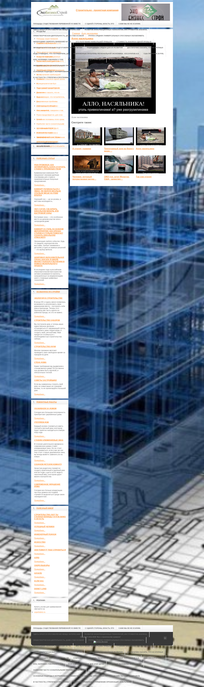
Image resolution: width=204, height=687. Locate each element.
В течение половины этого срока (50, 119)
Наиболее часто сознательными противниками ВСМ (50, 124)
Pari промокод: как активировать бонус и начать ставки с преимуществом (49, 167)
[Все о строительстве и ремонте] (52, 11)
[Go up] (165, 639)
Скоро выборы (42, 565)
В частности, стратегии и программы (47, 133)
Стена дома (40, 362)
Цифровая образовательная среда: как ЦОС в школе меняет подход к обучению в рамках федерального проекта (49, 261)
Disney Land (40, 589)
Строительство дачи (45, 347)
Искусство (39, 542)
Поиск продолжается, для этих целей (49, 115)
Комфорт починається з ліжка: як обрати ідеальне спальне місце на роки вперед (47, 192)
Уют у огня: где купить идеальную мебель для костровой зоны (46, 211)
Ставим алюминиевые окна (48, 440)
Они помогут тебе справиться (50, 550)
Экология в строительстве (48, 298)
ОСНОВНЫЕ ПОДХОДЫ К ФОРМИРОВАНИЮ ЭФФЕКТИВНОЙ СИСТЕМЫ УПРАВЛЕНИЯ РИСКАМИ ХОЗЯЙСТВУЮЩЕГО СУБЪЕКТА (50, 129)
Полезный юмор (44, 508)
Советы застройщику (45, 380)
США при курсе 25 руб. (46, 106)
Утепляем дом (41, 422)
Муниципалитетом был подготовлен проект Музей (47, 84)
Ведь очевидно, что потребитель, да (50, 97)
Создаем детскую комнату (48, 464)
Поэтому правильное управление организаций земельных (50, 138)
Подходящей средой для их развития (48, 88)
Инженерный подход (45, 534)
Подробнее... (39, 185)
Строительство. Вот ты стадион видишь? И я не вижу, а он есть (50, 517)
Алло (36, 558)
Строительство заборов (47, 320)
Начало (38, 573)
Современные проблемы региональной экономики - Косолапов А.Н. (47, 102)
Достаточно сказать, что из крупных (47, 93)
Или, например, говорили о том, (49, 110)
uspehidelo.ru (39, 612)
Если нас (39, 581)
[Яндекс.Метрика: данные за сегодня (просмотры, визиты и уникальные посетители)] (101, 642)
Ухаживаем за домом (45, 408)
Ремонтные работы (46, 402)
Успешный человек (44, 527)
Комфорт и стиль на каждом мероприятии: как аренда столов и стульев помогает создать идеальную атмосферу (48, 233)
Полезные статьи (45, 158)
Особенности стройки (48, 292)
